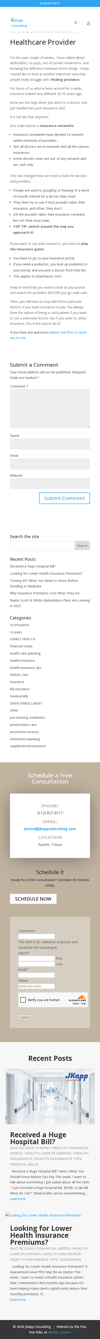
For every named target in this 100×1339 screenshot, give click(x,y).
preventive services (24, 732)
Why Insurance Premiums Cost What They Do (45, 593)
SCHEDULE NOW (33, 899)
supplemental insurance (28, 746)
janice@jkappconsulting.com (50, 828)
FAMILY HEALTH (22, 639)
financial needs (21, 646)
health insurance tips (25, 667)
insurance (17, 682)
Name (14, 435)
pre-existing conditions (27, 717)
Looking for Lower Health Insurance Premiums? (46, 573)
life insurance (20, 689)
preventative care (23, 724)
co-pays (16, 632)
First (59, 958)
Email (14, 455)
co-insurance (19, 625)
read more (18, 1199)
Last (59, 964)
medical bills (19, 696)
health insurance (22, 660)
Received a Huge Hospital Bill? (33, 566)
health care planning (25, 653)
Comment (19, 386)
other (14, 710)
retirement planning (25, 739)
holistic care (19, 674)
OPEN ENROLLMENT (26, 703)
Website (16, 475)
